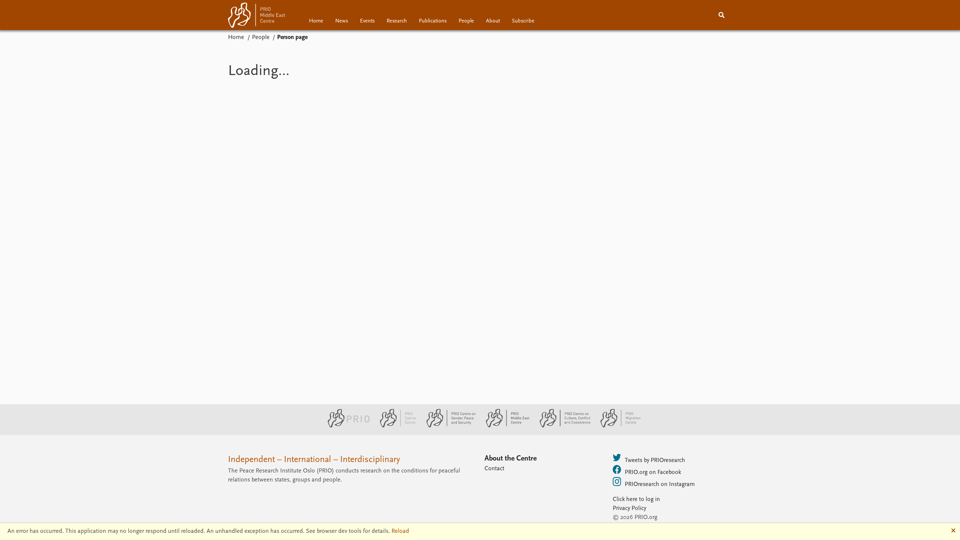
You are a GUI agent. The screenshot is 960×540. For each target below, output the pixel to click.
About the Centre (510, 458)
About (493, 21)
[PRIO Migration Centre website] (616, 426)
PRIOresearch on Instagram (660, 485)
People (466, 21)
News (341, 21)
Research (397, 21)
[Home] (256, 17)
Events (367, 21)
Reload (400, 531)
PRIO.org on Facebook (653, 473)
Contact (494, 469)
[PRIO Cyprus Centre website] (395, 426)
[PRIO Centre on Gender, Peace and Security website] (448, 426)
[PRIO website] (346, 426)
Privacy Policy (629, 509)
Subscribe (523, 21)
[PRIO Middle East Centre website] (504, 426)
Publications (433, 21)
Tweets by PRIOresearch (655, 461)
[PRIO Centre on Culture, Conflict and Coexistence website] (561, 426)
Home (316, 21)
